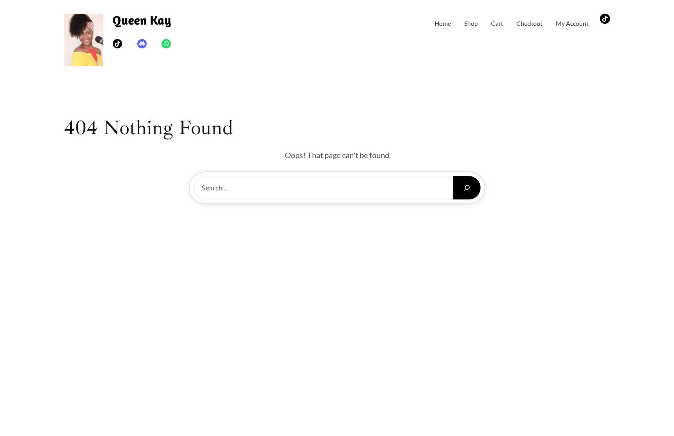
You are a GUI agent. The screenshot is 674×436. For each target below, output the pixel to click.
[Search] (467, 187)
